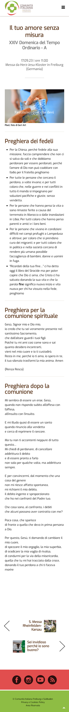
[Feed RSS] (52, 684)
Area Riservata (33, 705)
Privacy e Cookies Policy (33, 702)
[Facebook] (17, 684)
